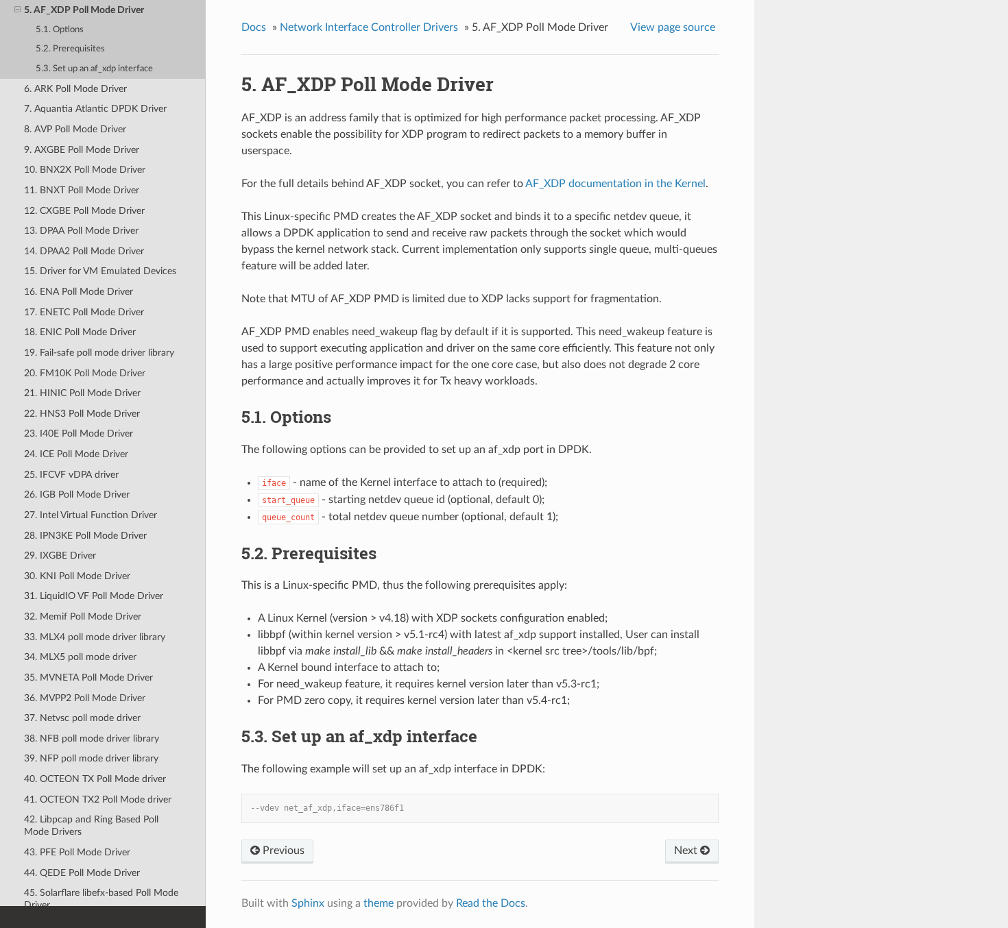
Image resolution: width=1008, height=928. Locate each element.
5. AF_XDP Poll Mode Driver (84, 10)
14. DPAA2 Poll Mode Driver (84, 251)
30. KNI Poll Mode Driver (77, 576)
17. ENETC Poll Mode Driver (84, 312)
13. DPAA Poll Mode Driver (81, 230)
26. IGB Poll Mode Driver (77, 494)
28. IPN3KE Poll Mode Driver (85, 535)
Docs (253, 27)
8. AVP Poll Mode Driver (75, 129)
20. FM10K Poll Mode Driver (84, 373)
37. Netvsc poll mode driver (82, 718)
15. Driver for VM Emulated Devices (100, 271)
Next (687, 850)
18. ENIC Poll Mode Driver (80, 332)
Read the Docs (490, 903)
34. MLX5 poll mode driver (80, 657)
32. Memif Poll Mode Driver (82, 616)
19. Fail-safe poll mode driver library (99, 352)
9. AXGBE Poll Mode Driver (81, 150)
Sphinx (307, 903)
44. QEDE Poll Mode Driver (82, 873)
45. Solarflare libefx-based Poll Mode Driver (101, 899)
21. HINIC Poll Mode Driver (82, 393)
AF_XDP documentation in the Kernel (615, 183)
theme (378, 903)
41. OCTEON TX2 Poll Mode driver (97, 799)
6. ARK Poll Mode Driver (75, 89)
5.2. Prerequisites (70, 49)
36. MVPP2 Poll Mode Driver (84, 698)
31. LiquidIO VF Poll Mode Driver (93, 596)
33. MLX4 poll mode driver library (94, 637)
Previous (282, 850)
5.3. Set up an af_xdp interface (94, 68)
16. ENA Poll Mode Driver (78, 291)
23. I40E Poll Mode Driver (78, 433)
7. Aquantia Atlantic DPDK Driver (95, 108)
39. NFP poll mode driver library (91, 758)
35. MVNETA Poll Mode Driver (88, 677)
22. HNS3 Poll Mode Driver (82, 413)
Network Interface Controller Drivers (369, 27)
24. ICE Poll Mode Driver (76, 454)
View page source (672, 27)
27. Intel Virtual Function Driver (90, 515)
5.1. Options (60, 29)
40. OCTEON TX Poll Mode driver (95, 779)
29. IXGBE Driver (60, 555)
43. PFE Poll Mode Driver (77, 852)
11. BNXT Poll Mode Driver (81, 190)
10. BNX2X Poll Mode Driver (84, 169)
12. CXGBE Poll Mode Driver (84, 211)
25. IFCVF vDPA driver (71, 474)
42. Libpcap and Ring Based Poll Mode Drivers (91, 825)
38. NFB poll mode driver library (91, 738)
